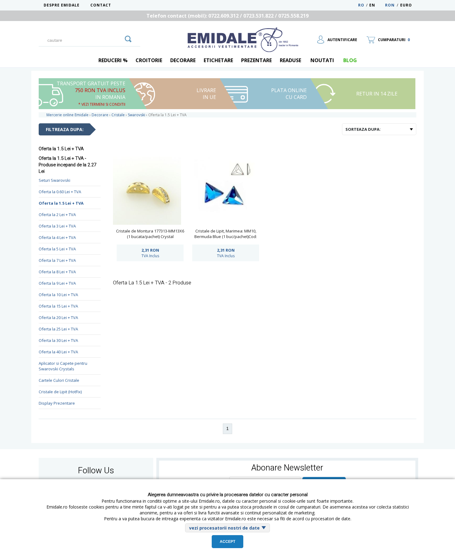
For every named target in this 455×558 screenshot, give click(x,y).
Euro (406, 5)
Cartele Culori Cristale (59, 380)
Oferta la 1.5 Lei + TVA (61, 203)
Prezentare (256, 60)
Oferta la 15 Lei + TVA (58, 306)
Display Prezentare (57, 403)
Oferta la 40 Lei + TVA (58, 352)
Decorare (183, 60)
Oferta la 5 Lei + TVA (57, 249)
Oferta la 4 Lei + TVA (57, 237)
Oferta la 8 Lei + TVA (57, 272)
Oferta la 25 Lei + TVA (58, 329)
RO (361, 5)
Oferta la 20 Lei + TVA (58, 317)
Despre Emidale (62, 5)
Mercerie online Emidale (67, 114)
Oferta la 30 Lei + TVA (58, 340)
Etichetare (218, 60)
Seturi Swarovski (54, 180)
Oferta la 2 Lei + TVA (57, 214)
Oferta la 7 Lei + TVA (57, 260)
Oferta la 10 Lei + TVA (58, 294)
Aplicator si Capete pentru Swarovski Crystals (63, 366)
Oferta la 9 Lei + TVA (57, 283)
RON (390, 5)
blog (350, 60)
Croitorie (149, 60)
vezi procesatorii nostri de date (224, 528)
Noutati (322, 60)
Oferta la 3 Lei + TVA (57, 226)
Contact (100, 5)
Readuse (290, 60)
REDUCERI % (113, 60)
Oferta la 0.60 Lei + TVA (60, 191)
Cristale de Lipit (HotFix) (60, 391)
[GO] (128, 38)
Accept (227, 541)
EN (376, 5)
